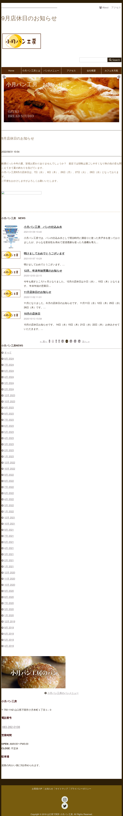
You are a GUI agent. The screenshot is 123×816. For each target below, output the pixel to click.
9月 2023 (9, 407)
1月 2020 (9, 615)
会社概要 (91, 70)
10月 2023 (9, 401)
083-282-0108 (11, 727)
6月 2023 (9, 425)
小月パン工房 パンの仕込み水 (43, 227)
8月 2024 (9, 358)
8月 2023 (9, 413)
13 (75, 341)
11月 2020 (9, 578)
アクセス (116, 7)
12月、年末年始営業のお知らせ (43, 270)
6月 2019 (9, 633)
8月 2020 (9, 597)
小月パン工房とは (31, 70)
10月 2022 (9, 468)
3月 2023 (9, 444)
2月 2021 (9, 560)
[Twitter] (64, 806)
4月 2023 (9, 438)
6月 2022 (9, 493)
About (105, 7)
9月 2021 (9, 529)
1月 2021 (9, 566)
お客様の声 (37, 788)
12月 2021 (9, 517)
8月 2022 (9, 480)
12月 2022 (9, 462)
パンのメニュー (51, 70)
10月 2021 (9, 523)
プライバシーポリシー (80, 788)
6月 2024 (9, 370)
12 (71, 341)
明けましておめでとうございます (44, 253)
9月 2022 (9, 474)
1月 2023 (9, 456)
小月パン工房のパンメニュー (63, 693)
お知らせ (49, 788)
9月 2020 (9, 590)
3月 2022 (9, 505)
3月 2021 (9, 554)
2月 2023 (9, 450)
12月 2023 (9, 395)
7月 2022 (9, 487)
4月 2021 (9, 548)
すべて (8, 352)
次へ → (86, 341)
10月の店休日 (32, 313)
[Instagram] (64, 799)
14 (79, 341)
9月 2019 (9, 627)
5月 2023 (9, 432)
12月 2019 (9, 621)
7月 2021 (9, 535)
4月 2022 (9, 499)
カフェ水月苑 (111, 70)
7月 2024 (9, 364)
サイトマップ (61, 788)
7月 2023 (9, 419)
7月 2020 (9, 603)
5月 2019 (9, 639)
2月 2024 (9, 389)
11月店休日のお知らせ (37, 292)
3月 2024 (9, 383)
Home (11, 70)
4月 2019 (9, 645)
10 (62, 341)
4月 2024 (9, 377)
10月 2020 (9, 584)
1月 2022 (9, 511)
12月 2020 (9, 572)
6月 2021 (9, 542)
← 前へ (43, 341)
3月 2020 (9, 609)
